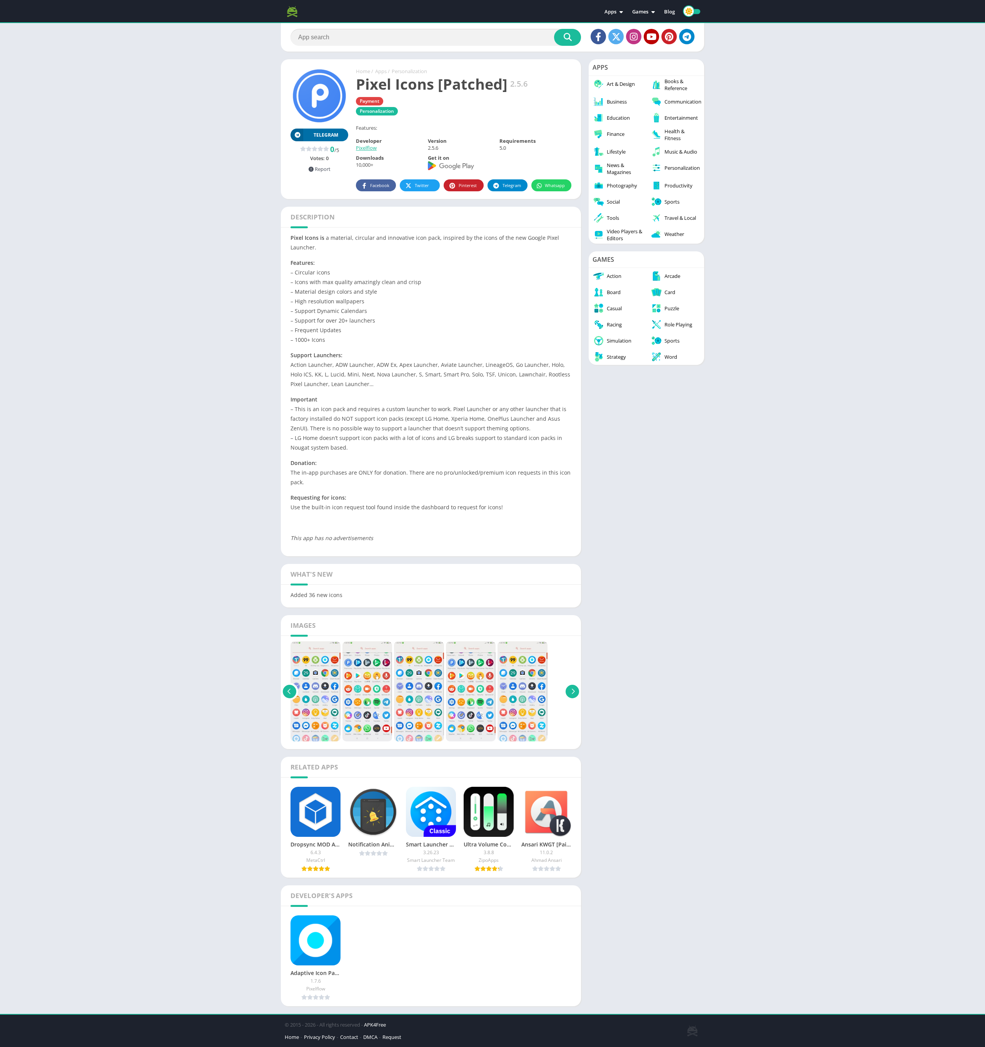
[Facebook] (598, 36)
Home (363, 71)
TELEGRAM (326, 135)
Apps (610, 11)
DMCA (370, 1037)
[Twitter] (616, 36)
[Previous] (289, 691)
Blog (669, 11)
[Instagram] (633, 36)
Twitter (422, 185)
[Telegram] (687, 36)
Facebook (379, 185)
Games (640, 11)
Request (391, 1037)
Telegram (512, 185)
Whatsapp (555, 185)
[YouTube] (651, 36)
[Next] (572, 691)
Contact (349, 1037)
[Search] (567, 37)
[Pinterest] (669, 36)
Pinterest (468, 185)
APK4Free (375, 1024)
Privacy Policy (319, 1037)
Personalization (409, 71)
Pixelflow (366, 147)
